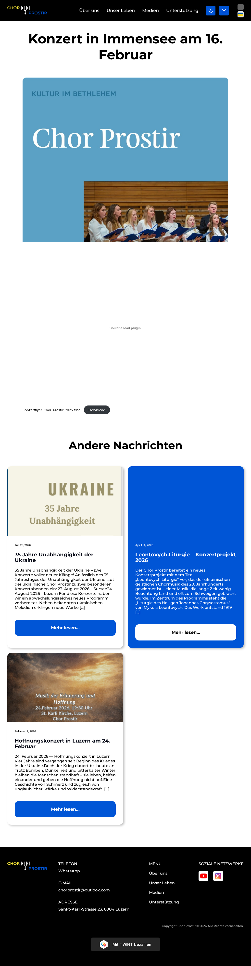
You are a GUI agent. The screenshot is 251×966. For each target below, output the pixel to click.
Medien (150, 10)
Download (96, 410)
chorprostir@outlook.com (84, 890)
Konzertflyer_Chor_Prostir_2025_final (52, 410)
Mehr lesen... (65, 627)
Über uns (89, 10)
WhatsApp (69, 871)
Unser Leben (121, 10)
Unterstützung (182, 10)
